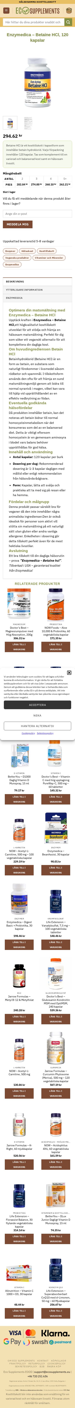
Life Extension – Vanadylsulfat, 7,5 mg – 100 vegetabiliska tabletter (56, 927)
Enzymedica (12, 264)
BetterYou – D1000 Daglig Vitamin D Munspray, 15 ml (19, 780)
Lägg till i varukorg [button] (19, 647)
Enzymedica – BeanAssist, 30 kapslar (55, 852)
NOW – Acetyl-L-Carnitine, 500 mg (19, 1072)
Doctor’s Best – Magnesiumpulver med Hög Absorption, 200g (19, 631)
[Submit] (68, 22)
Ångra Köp (54, 1366)
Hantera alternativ (37, 726)
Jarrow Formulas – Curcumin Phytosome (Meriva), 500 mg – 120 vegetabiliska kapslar (56, 1076)
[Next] (65, 78)
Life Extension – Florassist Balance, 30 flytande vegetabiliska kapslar (19, 1221)
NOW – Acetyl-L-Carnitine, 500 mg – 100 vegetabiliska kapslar (19, 854)
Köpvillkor (58, 1360)
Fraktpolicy (17, 1363)
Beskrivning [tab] (15, 281)
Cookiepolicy (28, 733)
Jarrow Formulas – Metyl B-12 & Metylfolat (19, 998)
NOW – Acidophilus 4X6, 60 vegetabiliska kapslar (56, 1149)
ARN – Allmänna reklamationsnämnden (29, 1390)
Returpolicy (36, 1363)
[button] (69, 673)
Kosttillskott (46, 251)
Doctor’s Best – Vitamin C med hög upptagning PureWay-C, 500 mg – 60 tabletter (56, 782)
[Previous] (9, 78)
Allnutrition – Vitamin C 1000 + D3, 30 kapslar (19, 1292)
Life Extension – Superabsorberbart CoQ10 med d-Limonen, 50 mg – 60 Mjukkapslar (55, 1296)
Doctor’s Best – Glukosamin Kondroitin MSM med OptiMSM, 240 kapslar (56, 1001)
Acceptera (37, 704)
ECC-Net (67, 1390)
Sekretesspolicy (45, 733)
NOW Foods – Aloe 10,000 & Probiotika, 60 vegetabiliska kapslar (56, 631)
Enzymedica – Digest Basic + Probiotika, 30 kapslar (19, 926)
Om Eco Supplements (21, 1360)
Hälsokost (27, 251)
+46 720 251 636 (38, 1376)
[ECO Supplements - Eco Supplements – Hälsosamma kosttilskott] (38, 11)
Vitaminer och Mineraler (49, 257)
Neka (37, 715)
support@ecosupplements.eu (52, 1372)
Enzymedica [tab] (14, 298)
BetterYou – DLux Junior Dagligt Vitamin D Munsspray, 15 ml (55, 1220)
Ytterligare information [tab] (24, 289)
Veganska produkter (17, 257)
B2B (42, 1366)
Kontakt (42, 1360)
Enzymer (10, 251)
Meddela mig (18, 224)
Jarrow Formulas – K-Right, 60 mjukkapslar (19, 1147)
